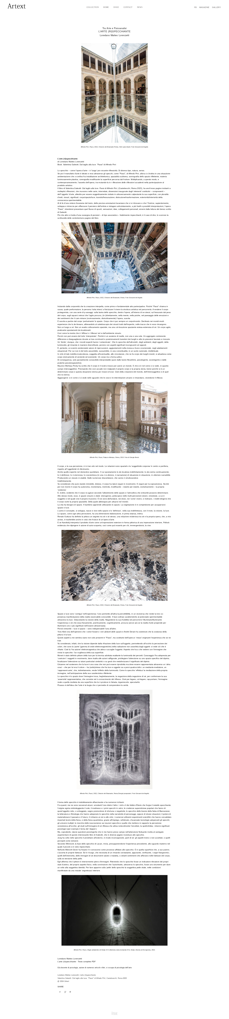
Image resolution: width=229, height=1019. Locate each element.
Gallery (216, 7)
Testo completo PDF (87, 961)
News (139, 7)
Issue (116, 7)
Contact (128, 7)
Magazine (204, 7)
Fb (195, 7)
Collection (93, 7)
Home (106, 7)
